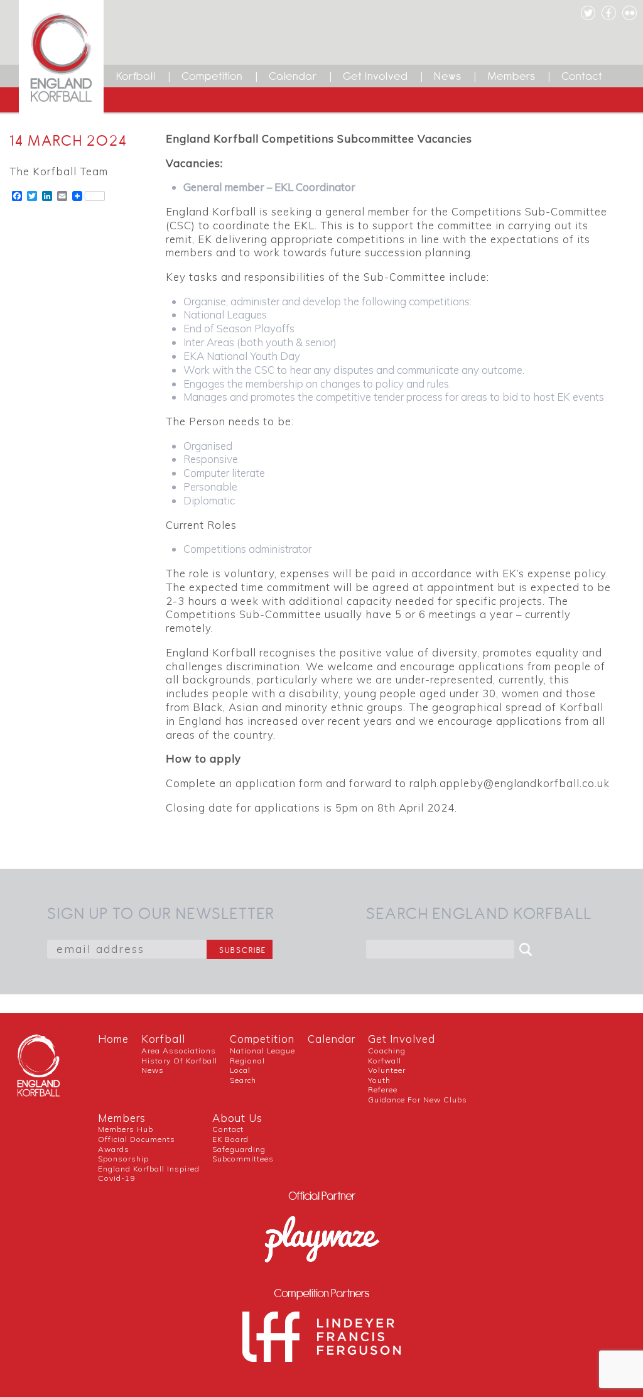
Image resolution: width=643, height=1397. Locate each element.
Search (243, 1080)
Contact (582, 76)
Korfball (136, 76)
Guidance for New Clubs (417, 1099)
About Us (237, 1117)
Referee (382, 1089)
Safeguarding (239, 1149)
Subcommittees (243, 1158)
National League (262, 1050)
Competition (212, 76)
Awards (113, 1149)
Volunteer (387, 1070)
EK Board (230, 1139)
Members (511, 76)
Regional (247, 1060)
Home (113, 1038)
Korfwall (384, 1060)
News (448, 76)
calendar (331, 1038)
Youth (379, 1080)
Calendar (293, 76)
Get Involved (375, 76)
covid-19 (116, 1178)
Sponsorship (123, 1158)
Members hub (125, 1129)
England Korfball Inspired (149, 1168)
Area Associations (178, 1050)
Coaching (387, 1050)
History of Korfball (179, 1060)
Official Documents (136, 1139)
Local (240, 1070)
